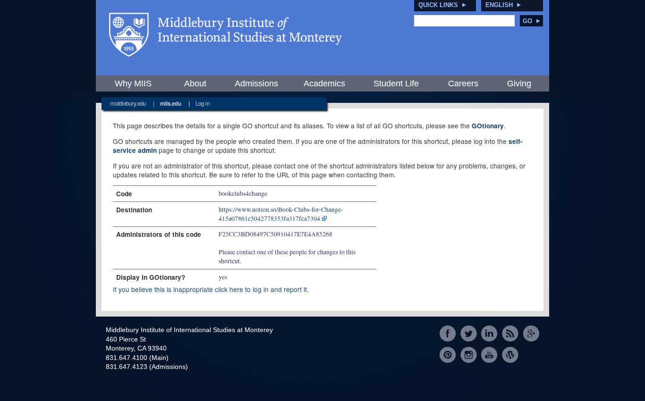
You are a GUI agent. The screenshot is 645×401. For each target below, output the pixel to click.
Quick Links (438, 4)
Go (527, 21)
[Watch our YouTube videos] (489, 354)
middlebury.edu (128, 103)
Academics (324, 83)
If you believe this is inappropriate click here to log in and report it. (211, 289)
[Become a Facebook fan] (448, 334)
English (499, 4)
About (195, 83)
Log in (202, 103)
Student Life (396, 83)
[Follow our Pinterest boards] (448, 354)
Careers (463, 83)
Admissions (256, 83)
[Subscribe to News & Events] (510, 334)
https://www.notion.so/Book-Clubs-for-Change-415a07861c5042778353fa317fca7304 (281, 214)
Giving (519, 83)
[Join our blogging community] (510, 354)
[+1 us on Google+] (531, 334)
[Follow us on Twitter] (468, 334)
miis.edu (170, 104)
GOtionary (488, 125)
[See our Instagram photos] (468, 354)
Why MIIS (133, 83)
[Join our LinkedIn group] (489, 334)
